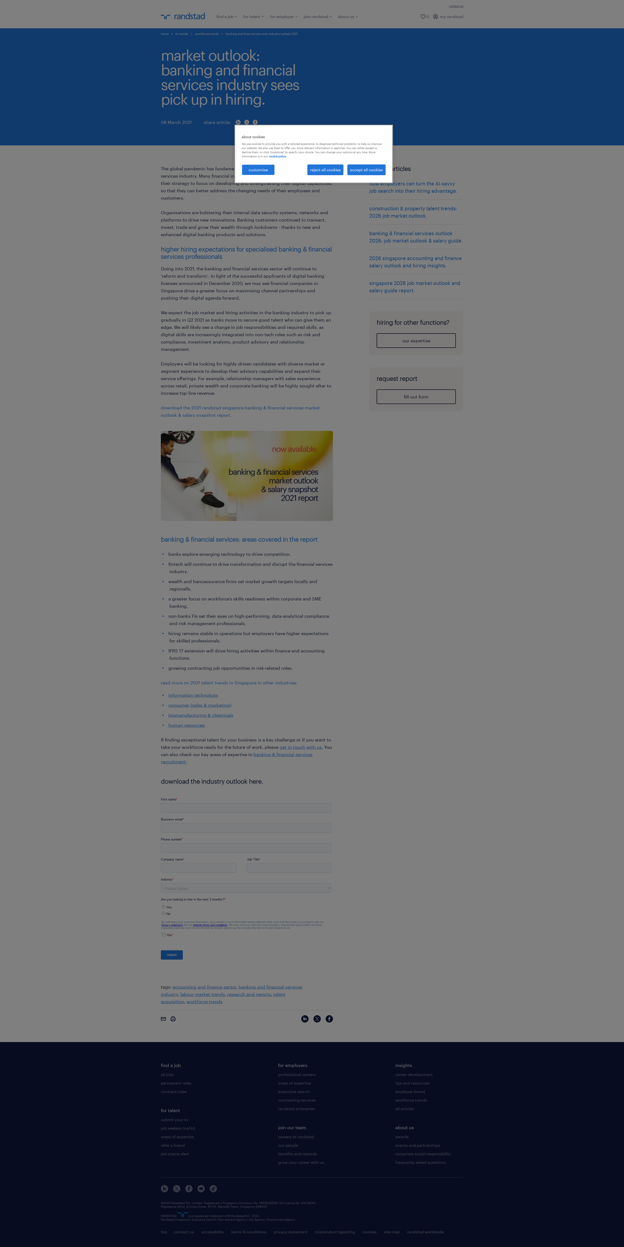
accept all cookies (366, 169)
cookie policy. (278, 156)
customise (258, 169)
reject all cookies (325, 169)
